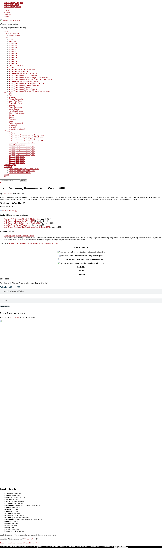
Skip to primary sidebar (12, 7)
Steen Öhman (14, 317)
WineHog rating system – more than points (19, 236)
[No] (127, 547)
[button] (5, 177)
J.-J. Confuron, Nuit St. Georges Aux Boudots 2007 (22, 223)
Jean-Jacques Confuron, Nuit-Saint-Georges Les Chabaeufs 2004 (27, 227)
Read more (121, 547)
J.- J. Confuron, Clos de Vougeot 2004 (17, 225)
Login (6, 16)
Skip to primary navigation (13, 3)
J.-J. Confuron (22, 243)
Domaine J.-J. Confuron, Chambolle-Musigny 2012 (22, 219)
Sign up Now (4, 306)
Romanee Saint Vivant (36, 243)
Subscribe (7, 14)
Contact (7, 12)
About (6, 10)
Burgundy (12, 243)
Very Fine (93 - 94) (51, 243)
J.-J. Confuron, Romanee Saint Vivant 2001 (19, 221)
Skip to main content (11, 5)
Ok (116, 547)
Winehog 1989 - (30, 539)
